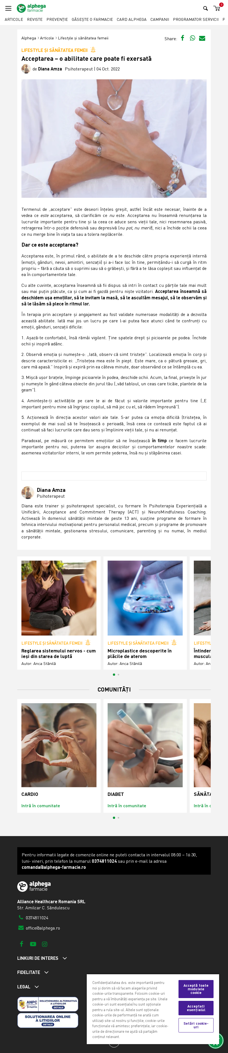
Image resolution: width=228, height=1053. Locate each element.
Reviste (35, 19)
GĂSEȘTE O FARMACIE (92, 19)
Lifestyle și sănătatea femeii (83, 38)
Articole (14, 19)
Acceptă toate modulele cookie (196, 989)
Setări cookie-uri (196, 1025)
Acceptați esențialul (196, 1008)
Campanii (159, 19)
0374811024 (36, 917)
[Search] (205, 8)
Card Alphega (132, 19)
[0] (215, 8)
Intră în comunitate (40, 805)
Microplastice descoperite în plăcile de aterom (140, 653)
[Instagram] (44, 944)
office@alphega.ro (42, 928)
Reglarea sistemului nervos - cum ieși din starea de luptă (58, 653)
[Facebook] (21, 944)
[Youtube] (33, 944)
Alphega (28, 38)
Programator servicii (196, 19)
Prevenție (57, 19)
